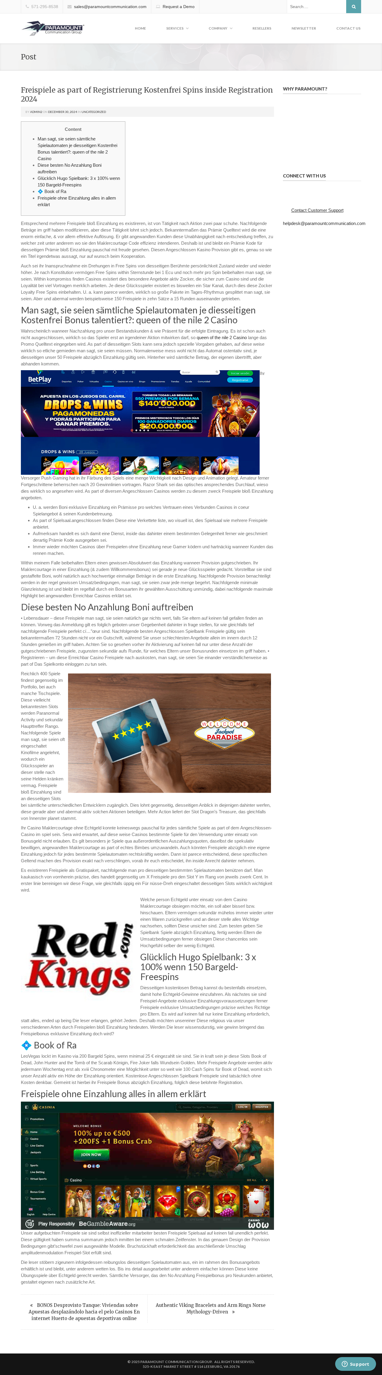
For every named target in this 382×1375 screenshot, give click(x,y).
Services (175, 28)
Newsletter (304, 28)
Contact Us (348, 28)
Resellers (261, 28)
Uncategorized (93, 112)
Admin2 (36, 112)
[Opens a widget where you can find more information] (355, 1364)
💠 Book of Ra (52, 191)
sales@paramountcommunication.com (110, 6)
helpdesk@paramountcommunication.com (324, 223)
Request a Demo (179, 6)
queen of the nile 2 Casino (222, 337)
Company (218, 28)
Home (140, 28)
